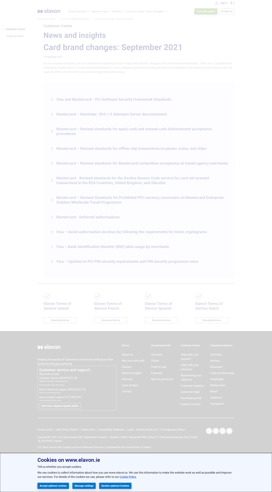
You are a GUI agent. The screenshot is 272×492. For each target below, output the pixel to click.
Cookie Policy (127, 476)
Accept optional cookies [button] (53, 485)
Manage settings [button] (84, 485)
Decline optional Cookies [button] (115, 485)
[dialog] (136, 472)
